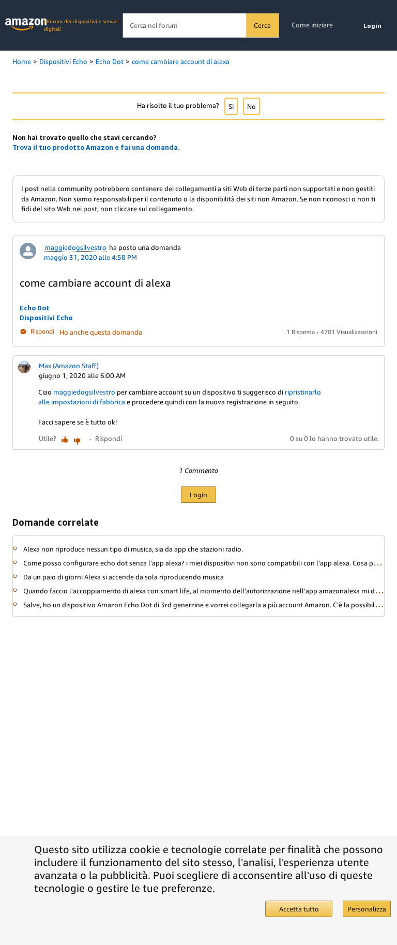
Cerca (262, 25)
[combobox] (201, 25)
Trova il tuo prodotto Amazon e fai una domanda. (96, 147)
